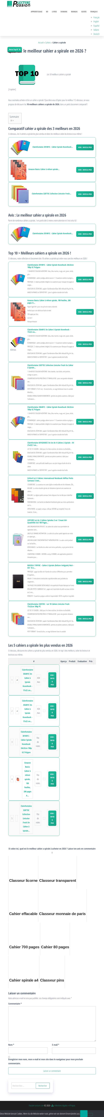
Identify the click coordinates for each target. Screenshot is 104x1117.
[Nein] (90, 1114)
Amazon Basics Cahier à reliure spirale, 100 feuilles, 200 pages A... (49, 301)
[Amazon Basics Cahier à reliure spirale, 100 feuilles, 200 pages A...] (18, 170)
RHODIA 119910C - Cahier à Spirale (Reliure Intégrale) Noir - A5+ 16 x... (50, 566)
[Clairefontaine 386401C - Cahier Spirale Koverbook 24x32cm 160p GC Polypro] (17, 421)
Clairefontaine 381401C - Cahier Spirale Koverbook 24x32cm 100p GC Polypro (50, 266)
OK (84, 1113)
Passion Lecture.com (36, 1105)
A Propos (72, 1105)
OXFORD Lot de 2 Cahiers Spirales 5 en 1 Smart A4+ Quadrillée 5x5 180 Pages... (47, 521)
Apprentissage (36, 11)
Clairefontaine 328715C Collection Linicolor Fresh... (51, 193)
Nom (11, 1044)
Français (94, 11)
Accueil (40, 42)
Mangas (74, 11)
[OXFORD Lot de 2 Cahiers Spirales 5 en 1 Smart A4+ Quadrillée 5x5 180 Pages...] (17, 539)
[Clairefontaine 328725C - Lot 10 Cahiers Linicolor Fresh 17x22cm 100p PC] (17, 618)
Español (96, 25)
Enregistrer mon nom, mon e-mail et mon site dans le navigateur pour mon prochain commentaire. (45, 1061)
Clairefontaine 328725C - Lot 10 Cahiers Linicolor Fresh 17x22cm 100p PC (48, 605)
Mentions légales (61, 1105)
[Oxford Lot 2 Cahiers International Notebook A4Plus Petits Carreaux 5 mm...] (17, 495)
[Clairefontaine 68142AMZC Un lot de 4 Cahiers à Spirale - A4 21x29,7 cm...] (17, 457)
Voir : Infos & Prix (85, 147)
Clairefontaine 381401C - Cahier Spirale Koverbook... (52, 147)
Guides (83, 11)
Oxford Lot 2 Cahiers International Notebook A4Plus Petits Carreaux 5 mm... (50, 479)
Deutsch (96, 33)
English (96, 21)
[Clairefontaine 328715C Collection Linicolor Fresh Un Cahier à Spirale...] (20, 194)
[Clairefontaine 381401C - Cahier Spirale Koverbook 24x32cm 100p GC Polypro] (20, 147)
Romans (64, 11)
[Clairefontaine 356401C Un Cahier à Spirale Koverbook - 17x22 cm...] (17, 341)
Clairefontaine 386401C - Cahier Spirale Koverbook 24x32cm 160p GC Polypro (50, 408)
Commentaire (15, 1003)
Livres (54, 11)
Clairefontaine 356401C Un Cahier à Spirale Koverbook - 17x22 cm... (48, 330)
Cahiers (48, 42)
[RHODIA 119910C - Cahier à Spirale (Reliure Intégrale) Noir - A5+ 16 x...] (17, 581)
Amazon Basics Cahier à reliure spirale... (43, 169)
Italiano (96, 29)
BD (47, 11)
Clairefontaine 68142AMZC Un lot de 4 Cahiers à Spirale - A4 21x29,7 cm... (50, 444)
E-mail (55, 1044)
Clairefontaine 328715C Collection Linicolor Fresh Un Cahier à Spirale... (50, 366)
